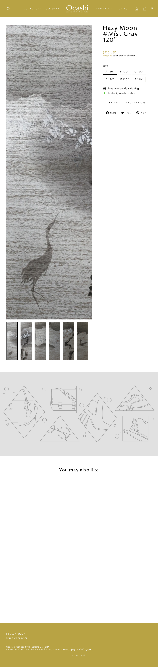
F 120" (139, 79)
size (106, 66)
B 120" (124, 71)
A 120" (110, 71)
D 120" (110, 79)
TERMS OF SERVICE (17, 638)
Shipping (107, 55)
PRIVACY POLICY (15, 633)
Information (103, 8)
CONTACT (123, 8)
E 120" (124, 79)
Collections (32, 8)
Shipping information (127, 102)
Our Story (52, 8)
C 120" (139, 71)
